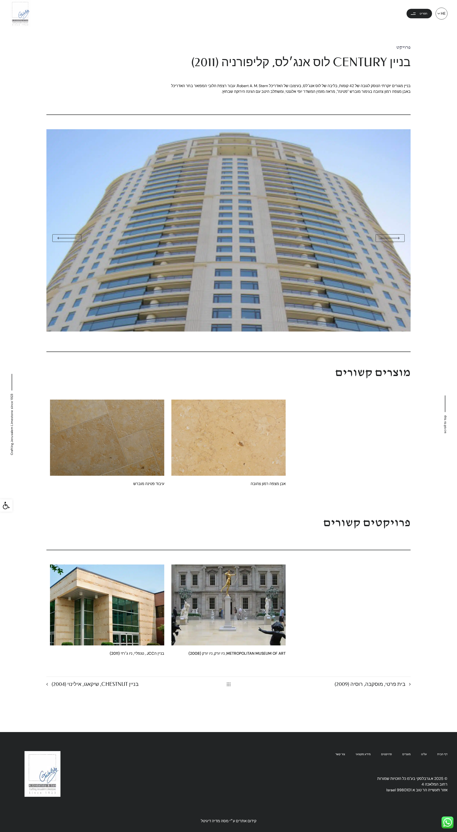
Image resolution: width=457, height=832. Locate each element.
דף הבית (442, 754)
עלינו (424, 754)
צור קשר (340, 754)
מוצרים (406, 754)
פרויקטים (386, 754)
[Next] (407, 335)
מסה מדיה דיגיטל (214, 820)
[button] (6, 505)
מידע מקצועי (363, 754)
